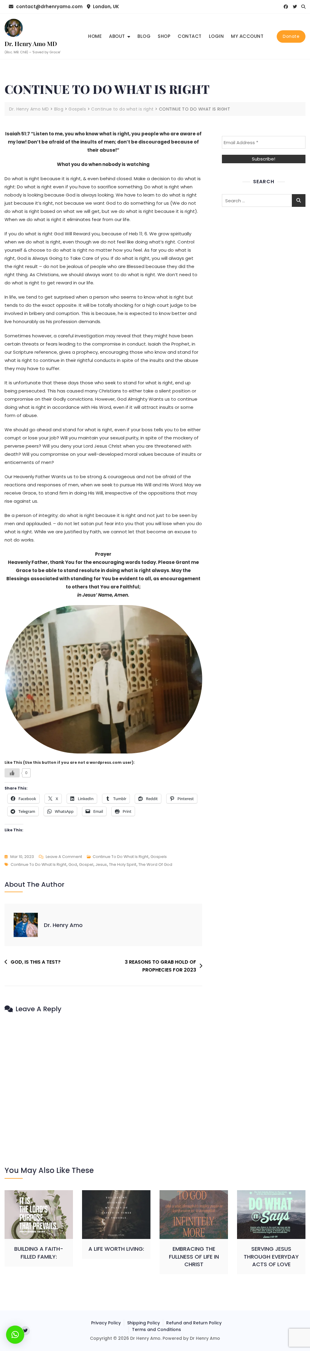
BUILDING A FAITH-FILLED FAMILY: (38, 1252)
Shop (164, 36)
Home (95, 36)
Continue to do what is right (120, 856)
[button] (15, 1335)
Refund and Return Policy (194, 1323)
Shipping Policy (143, 1323)
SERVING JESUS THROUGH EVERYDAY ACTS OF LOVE (271, 1256)
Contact (190, 36)
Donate (291, 36)
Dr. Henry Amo (63, 925)
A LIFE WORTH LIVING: (116, 1249)
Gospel (86, 864)
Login (216, 36)
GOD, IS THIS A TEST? (36, 962)
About (117, 36)
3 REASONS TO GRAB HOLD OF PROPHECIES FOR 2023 (160, 966)
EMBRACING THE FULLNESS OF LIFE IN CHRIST (194, 1256)
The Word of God (155, 864)
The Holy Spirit (122, 864)
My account (247, 36)
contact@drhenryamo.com (49, 6)
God (72, 864)
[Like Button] (12, 772)
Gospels (158, 856)
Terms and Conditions (156, 1329)
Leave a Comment (64, 857)
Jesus (101, 864)
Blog (143, 36)
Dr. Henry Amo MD (31, 43)
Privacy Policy (106, 1323)
